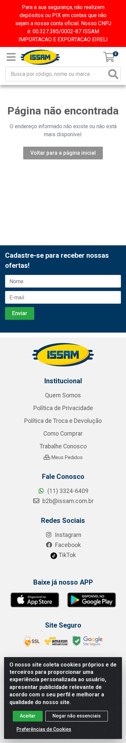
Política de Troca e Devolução (63, 420)
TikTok (66, 555)
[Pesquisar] (113, 74)
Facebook (67, 545)
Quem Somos (63, 395)
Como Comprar (63, 433)
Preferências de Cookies (43, 729)
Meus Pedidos (66, 457)
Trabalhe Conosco (63, 446)
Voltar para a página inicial (63, 153)
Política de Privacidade (63, 408)
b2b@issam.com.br (67, 501)
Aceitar (28, 716)
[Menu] (11, 57)
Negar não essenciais (76, 716)
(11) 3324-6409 (67, 491)
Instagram (67, 535)
